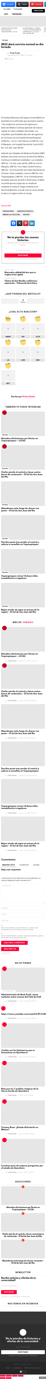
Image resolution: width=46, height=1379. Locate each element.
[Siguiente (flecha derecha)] (9, 1378)
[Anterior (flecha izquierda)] (3, 1378)
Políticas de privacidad (32, 1368)
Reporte (26, 214)
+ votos (10, 301)
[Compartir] (14, 1376)
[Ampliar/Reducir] (3, 1376)
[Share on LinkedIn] (32, 223)
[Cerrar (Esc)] (20, 1376)
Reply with (10, 949)
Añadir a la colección (11, 214)
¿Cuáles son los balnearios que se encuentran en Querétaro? (18, 1051)
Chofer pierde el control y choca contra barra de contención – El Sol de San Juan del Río (21, 474)
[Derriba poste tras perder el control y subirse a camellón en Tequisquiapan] (23, 527)
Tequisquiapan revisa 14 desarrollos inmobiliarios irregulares (19, 577)
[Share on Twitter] (19, 223)
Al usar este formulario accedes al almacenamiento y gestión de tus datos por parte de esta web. (22, 936)
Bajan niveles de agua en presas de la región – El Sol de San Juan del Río (20, 611)
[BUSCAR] (27, 11)
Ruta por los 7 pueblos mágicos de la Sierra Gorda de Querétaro (19, 1090)
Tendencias (4, 412)
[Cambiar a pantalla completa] (9, 1376)
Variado (5, 435)
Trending (17, 14)
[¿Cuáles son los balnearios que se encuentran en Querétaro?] (23, 1035)
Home (8, 1368)
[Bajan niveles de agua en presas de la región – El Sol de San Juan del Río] (23, 595)
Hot (6, 14)
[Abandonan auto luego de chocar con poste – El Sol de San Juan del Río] (23, 493)
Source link (6, 205)
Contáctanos (17, 1368)
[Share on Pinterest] (26, 223)
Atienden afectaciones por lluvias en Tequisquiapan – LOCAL (9, 30)
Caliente (4, 969)
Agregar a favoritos (25, 211)
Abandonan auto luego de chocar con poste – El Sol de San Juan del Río (20, 509)
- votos (35, 301)
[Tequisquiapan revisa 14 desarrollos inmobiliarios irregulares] (23, 561)
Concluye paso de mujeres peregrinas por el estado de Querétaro (22, 1167)
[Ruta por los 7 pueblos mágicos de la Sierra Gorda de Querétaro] (23, 1074)
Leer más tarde (8, 211)
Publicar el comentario (14, 943)
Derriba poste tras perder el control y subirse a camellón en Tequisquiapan (20, 543)
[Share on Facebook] (13, 223)
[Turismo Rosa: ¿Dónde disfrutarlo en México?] (23, 1112)
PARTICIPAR (38, 11)
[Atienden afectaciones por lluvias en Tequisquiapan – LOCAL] (10, 21)
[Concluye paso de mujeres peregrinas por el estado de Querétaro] (23, 1151)
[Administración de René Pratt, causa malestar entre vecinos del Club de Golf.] (23, 980)
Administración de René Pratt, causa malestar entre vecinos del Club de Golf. (21, 996)
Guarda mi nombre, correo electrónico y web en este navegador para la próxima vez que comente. (19, 928)
